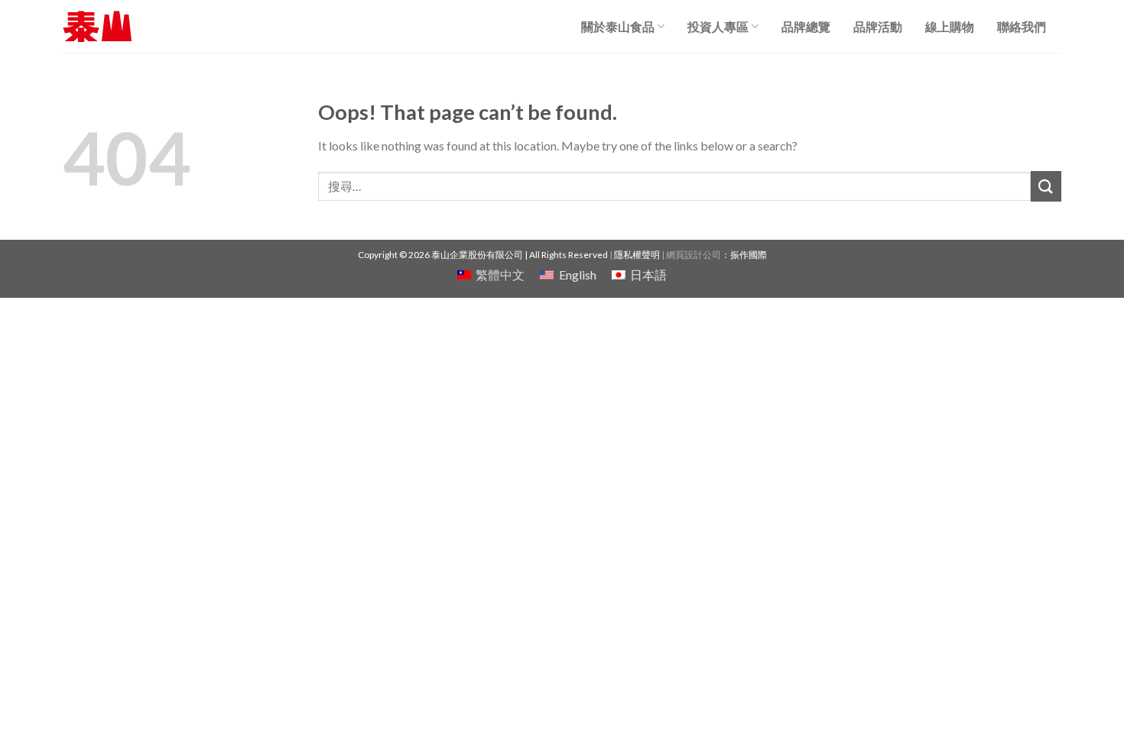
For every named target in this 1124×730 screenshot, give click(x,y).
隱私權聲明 (637, 254)
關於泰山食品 (618, 26)
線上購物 (949, 26)
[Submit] (1046, 186)
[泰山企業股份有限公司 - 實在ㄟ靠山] (97, 26)
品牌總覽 (805, 26)
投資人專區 (718, 26)
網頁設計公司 (693, 254)
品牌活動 (877, 26)
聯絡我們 (1021, 26)
